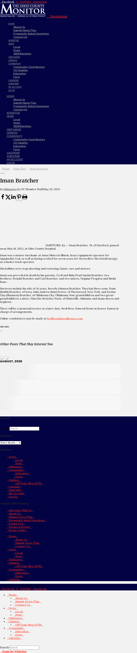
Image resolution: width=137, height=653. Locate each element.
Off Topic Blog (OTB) (28, 483)
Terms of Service (19, 527)
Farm (18, 476)
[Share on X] (8, 198)
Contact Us (16, 523)
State (18, 463)
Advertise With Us (20, 510)
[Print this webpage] (24, 198)
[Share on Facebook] (2, 198)
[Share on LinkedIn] (13, 198)
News (12, 456)
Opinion (14, 480)
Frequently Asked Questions (27, 520)
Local (18, 460)
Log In (13, 496)
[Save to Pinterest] (19, 197)
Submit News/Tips (21, 517)
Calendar (14, 486)
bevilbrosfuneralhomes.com (65, 318)
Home (13, 536)
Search (4, 428)
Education (21, 473)
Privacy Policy (17, 530)
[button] (57, 16)
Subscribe (15, 490)
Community (16, 470)
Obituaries (10, 189)
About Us (14, 513)
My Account (16, 493)
